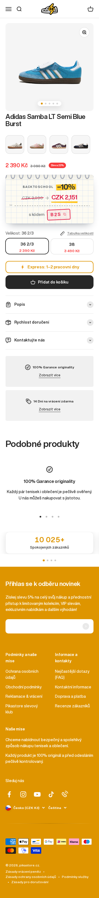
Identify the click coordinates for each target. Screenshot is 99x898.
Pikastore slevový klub (22, 709)
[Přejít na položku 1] (40, 517)
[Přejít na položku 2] (46, 517)
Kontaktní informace (73, 687)
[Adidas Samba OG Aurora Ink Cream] (81, 144)
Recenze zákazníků (72, 706)
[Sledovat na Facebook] (9, 794)
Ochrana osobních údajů (22, 674)
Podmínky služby (75, 876)
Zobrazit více (50, 375)
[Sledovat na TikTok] (51, 794)
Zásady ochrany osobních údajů (31, 876)
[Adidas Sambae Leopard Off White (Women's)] (15, 144)
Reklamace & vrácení (24, 696)
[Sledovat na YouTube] (37, 794)
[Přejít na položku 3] (52, 517)
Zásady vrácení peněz (23, 871)
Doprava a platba (70, 696)
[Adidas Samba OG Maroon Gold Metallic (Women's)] (59, 144)
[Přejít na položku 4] (58, 517)
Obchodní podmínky (24, 687)
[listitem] (50, 543)
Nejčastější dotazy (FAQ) (72, 674)
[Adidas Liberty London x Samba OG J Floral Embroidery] (37, 144)
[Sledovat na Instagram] (23, 794)
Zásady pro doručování (29, 882)
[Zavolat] (65, 794)
